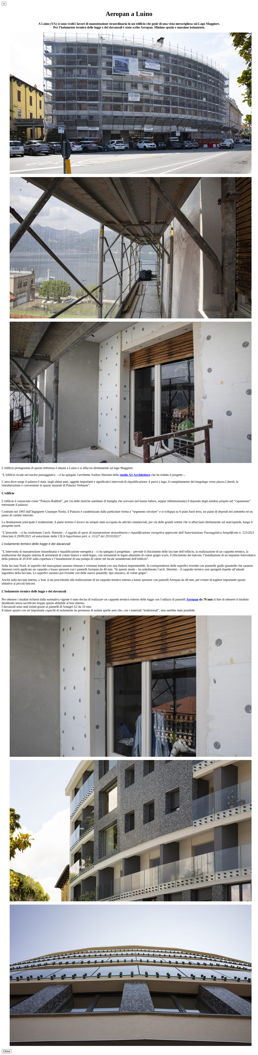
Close (6, 1051)
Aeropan (192, 599)
